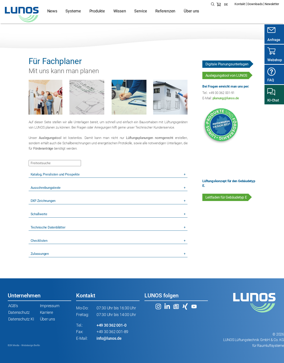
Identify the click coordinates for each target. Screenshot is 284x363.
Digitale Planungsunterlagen (226, 64)
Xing (185, 306)
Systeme (73, 11)
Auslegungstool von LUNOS (226, 75)
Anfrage (273, 40)
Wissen (119, 11)
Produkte (97, 11)
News (52, 11)
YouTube (194, 306)
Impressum (49, 305)
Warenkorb (218, 4)
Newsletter (272, 4)
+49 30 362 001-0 (111, 325)
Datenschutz (19, 312)
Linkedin (167, 306)
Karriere (46, 312)
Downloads (254, 4)
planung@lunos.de (226, 98)
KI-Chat (273, 100)
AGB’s (13, 305)
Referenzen (165, 11)
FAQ (270, 80)
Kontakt (240, 4)
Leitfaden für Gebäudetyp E (226, 197)
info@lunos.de (109, 338)
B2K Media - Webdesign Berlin (24, 345)
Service (140, 11)
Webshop (274, 60)
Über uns (191, 11)
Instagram (158, 306)
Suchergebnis (212, 4)
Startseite (22, 14)
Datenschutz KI (21, 319)
